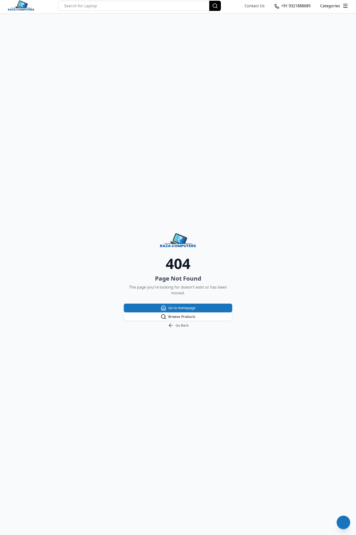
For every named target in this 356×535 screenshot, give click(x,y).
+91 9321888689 (295, 5)
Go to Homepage (181, 308)
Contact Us (255, 5)
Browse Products (181, 316)
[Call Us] (343, 522)
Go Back (182, 325)
